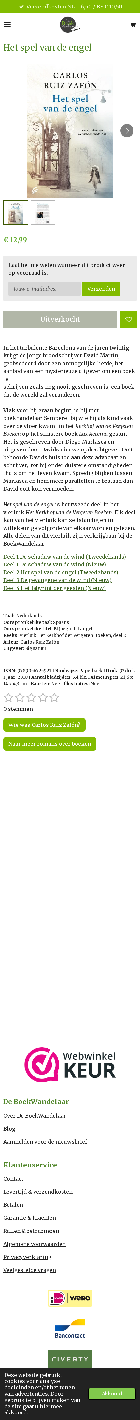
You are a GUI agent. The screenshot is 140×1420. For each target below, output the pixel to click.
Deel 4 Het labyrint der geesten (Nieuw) (54, 588)
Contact (13, 1178)
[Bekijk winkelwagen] (133, 24)
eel (11, 564)
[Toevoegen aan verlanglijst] (128, 319)
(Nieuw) (95, 564)
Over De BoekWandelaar (34, 1115)
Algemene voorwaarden (34, 1244)
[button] (15, 212)
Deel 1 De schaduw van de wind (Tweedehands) (64, 556)
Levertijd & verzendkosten (38, 1191)
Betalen (13, 1204)
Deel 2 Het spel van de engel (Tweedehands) (60, 572)
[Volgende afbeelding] (126, 130)
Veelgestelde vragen (29, 1270)
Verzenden (101, 289)
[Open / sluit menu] (7, 24)
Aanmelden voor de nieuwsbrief (45, 1141)
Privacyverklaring (27, 1257)
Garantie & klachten (29, 1218)
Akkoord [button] (112, 1393)
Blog (9, 1128)
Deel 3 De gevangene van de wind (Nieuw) (57, 580)
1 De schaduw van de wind (49, 564)
